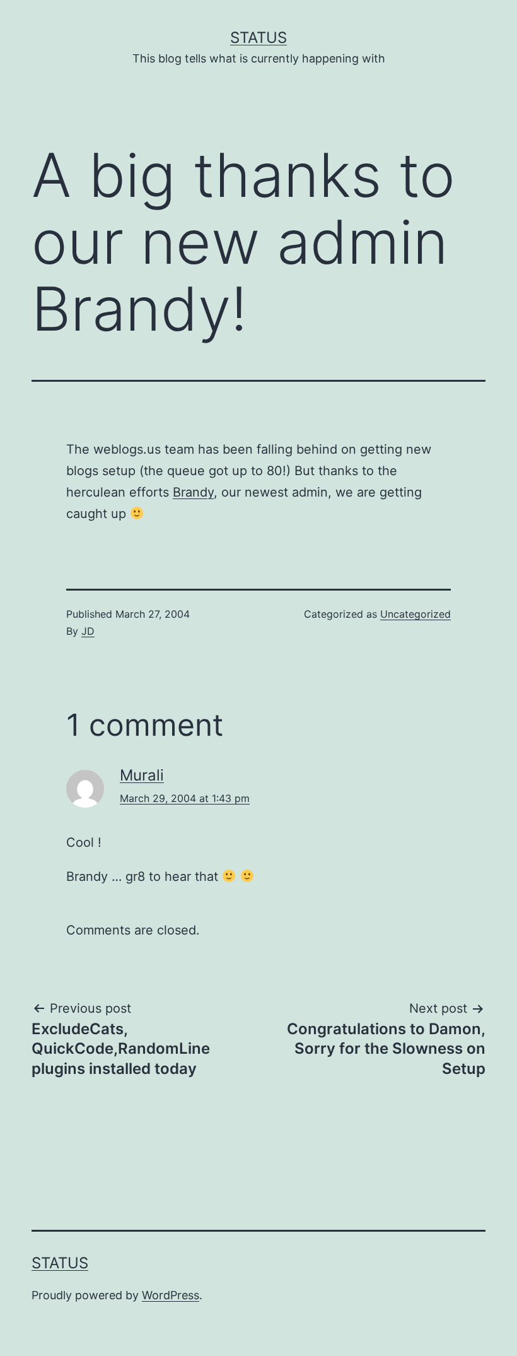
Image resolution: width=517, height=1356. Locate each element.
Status (258, 37)
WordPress (170, 1295)
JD (88, 631)
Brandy (193, 492)
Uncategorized (415, 614)
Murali (142, 775)
